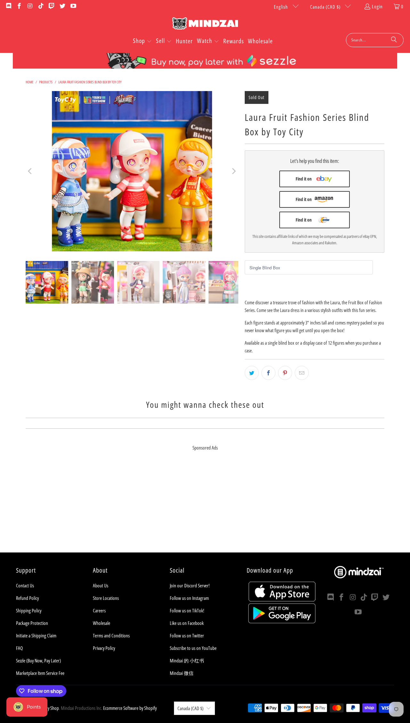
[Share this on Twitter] (252, 373)
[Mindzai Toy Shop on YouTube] (73, 6)
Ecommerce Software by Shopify (130, 708)
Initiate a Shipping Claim (36, 635)
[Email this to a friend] (302, 373)
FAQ (19, 648)
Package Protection (32, 623)
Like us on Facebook (187, 623)
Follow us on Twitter (187, 635)
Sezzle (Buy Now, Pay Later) (38, 660)
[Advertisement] (205, 507)
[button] (142, 41)
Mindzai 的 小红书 (187, 660)
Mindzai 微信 (181, 673)
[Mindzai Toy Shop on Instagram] (29, 6)
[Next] (233, 171)
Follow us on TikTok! (187, 610)
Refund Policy (27, 598)
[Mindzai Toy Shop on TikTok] (40, 6)
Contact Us (25, 585)
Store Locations (106, 598)
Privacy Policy (104, 648)
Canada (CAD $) (326, 7)
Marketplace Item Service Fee (40, 673)
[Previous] (30, 171)
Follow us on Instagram (189, 598)
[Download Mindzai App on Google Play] (282, 621)
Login (377, 6)
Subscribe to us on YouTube (193, 648)
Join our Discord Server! (189, 585)
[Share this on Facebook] (268, 373)
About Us (100, 585)
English (281, 7)
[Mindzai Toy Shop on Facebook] (19, 6)
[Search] (394, 40)
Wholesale (101, 623)
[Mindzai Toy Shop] (205, 24)
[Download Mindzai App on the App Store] (282, 599)
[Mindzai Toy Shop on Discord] (8, 6)
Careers (99, 610)
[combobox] (375, 40)
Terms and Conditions (111, 635)
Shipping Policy (28, 610)
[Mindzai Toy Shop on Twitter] (62, 6)
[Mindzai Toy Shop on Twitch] (51, 6)
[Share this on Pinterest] (285, 373)
